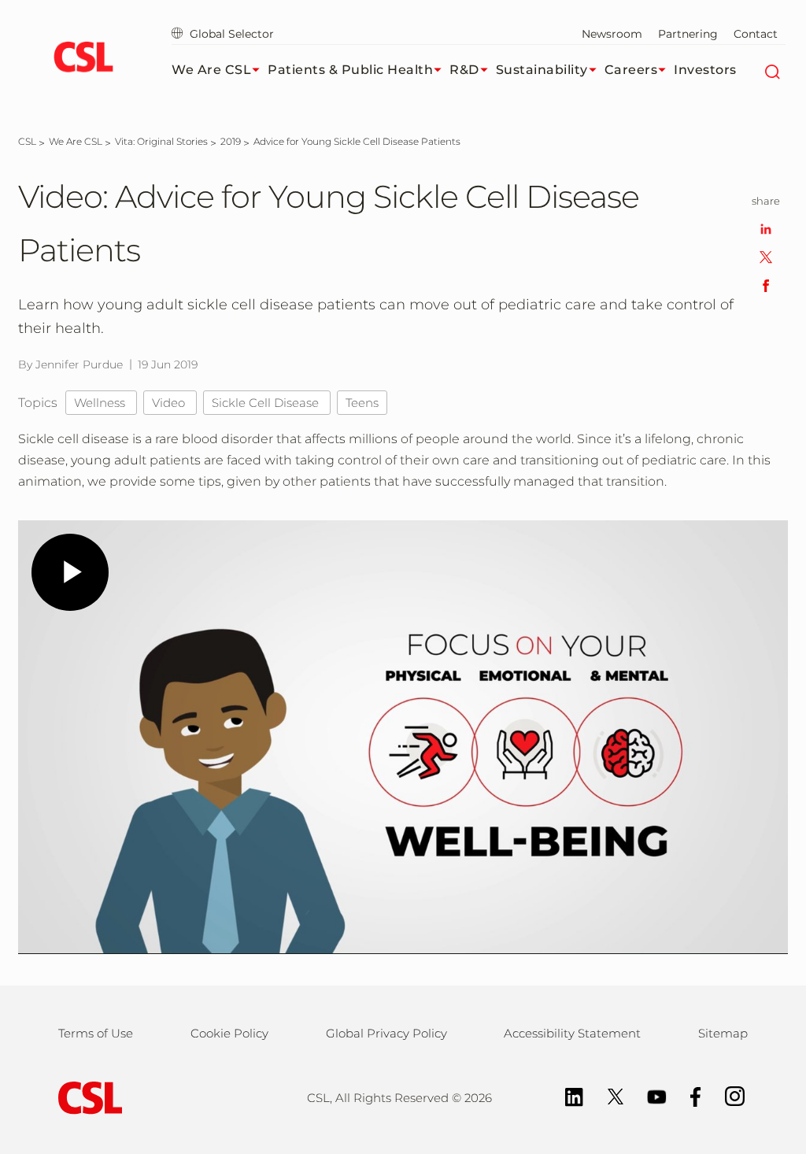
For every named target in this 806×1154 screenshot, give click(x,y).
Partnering (688, 34)
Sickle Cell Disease (267, 402)
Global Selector (230, 34)
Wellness (101, 402)
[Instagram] (727, 1095)
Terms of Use (95, 1033)
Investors (705, 69)
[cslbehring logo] (83, 59)
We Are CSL (211, 69)
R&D (464, 69)
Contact (756, 34)
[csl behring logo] (86, 1096)
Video (170, 402)
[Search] (772, 70)
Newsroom (612, 34)
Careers (631, 69)
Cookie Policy (229, 1033)
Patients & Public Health (350, 69)
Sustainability (542, 69)
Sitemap (723, 1033)
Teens (362, 402)
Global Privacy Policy (386, 1033)
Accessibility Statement (572, 1033)
